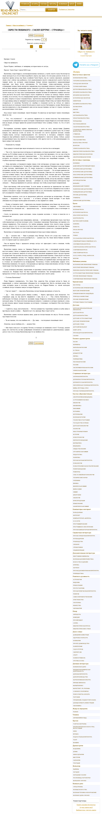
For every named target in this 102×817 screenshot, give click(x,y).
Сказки (75, 335)
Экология (76, 497)
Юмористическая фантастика (83, 151)
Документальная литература (84, 553)
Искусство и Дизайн (80, 562)
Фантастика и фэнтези (81, 75)
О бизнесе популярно (81, 691)
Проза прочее (78, 229)
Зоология (76, 428)
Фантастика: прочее (80, 142)
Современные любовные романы (85, 279)
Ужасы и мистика (79, 139)
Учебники (76, 480)
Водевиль (76, 748)
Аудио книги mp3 (86, 807)
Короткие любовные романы (83, 267)
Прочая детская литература (83, 332)
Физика (75, 483)
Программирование (80, 524)
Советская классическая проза (84, 247)
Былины (76, 769)
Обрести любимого (86, 52)
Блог (72, 4)
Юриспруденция (79, 500)
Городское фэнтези (80, 83)
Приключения (78, 282)
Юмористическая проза (81, 626)
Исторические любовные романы (85, 264)
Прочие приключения (80, 299)
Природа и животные (81, 296)
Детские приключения (81, 321)
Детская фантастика (80, 315)
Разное (75, 711)
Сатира (75, 623)
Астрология (77, 579)
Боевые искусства (80, 789)
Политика (76, 457)
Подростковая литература (82, 737)
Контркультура (78, 218)
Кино (75, 731)
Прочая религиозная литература (84, 591)
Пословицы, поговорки (81, 777)
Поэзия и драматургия (81, 339)
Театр (75, 739)
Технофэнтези (78, 137)
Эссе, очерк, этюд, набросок (83, 255)
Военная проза (78, 209)
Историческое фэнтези (81, 98)
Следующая (39, 35)
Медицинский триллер (81, 186)
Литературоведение (80, 440)
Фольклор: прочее (79, 780)
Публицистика (78, 573)
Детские (76, 305)
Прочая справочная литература (84, 535)
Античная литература (80, 376)
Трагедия (76, 763)
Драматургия (77, 353)
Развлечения (77, 646)
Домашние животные (81, 635)
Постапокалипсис (79, 124)
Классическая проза (80, 215)
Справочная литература (82, 533)
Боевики (76, 163)
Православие (78, 585)
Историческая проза (80, 212)
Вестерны (76, 285)
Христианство (78, 599)
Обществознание (79, 448)
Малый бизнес (78, 685)
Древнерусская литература (83, 382)
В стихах (76, 350)
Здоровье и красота (80, 637)
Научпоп (76, 567)
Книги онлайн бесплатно (86, 805)
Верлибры (76, 344)
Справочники (78, 547)
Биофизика (77, 405)
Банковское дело (79, 666)
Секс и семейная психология (83, 474)
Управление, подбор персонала (84, 700)
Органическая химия (80, 451)
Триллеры (76, 197)
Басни (75, 341)
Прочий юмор (78, 620)
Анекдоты (77, 614)
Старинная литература (81, 373)
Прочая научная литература (82, 460)
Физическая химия (79, 486)
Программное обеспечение (83, 527)
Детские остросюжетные (82, 318)
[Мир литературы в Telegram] (86, 68)
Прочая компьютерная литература (85, 529)
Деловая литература (80, 664)
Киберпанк (77, 101)
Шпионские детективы (81, 200)
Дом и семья (77, 632)
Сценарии (76, 760)
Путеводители (78, 538)
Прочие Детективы (80, 194)
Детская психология (80, 425)
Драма (75, 751)
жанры (34, 4)
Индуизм (76, 582)
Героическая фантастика (82, 80)
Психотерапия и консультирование (86, 466)
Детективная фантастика (82, 89)
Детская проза (78, 312)
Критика (76, 565)
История (76, 434)
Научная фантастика (80, 115)
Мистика (76, 112)
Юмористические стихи (82, 628)
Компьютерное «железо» (82, 518)
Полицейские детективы (82, 192)
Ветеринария (77, 414)
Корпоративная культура (82, 680)
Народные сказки (79, 775)
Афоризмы (77, 206)
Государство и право (81, 423)
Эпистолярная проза (80, 252)
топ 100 (43, 4)
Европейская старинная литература (86, 385)
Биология (76, 402)
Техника (76, 715)
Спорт (75, 655)
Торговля (76, 697)
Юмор (75, 611)
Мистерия (76, 757)
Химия (75, 492)
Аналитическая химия (81, 506)
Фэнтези (76, 145)
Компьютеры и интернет (82, 509)
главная (25, 4)
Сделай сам (77, 652)
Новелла (76, 224)
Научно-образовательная (82, 394)
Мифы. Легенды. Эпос (81, 388)
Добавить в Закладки (66, 9)
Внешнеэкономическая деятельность (81, 670)
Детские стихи (78, 324)
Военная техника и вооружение (84, 792)
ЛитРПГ (75, 109)
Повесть (76, 226)
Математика (77, 443)
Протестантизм (78, 588)
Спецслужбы (78, 786)
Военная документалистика (83, 559)
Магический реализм (80, 221)
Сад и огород (78, 649)
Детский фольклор (80, 327)
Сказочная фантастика (81, 126)
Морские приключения (81, 290)
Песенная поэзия (79, 362)
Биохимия (76, 408)
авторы (52, 4)
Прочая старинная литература (83, 391)
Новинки (63, 4)
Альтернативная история (82, 157)
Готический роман (80, 86)
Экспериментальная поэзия (83, 367)
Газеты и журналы (79, 724)
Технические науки (80, 477)
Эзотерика (77, 602)
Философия (77, 489)
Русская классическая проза (83, 238)
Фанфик (76, 742)
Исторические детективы (82, 171)
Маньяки (76, 183)
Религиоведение (79, 469)
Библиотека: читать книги (86, 810)
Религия (76, 594)
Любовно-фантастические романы (85, 270)
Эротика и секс (78, 660)
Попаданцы (77, 121)
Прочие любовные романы (82, 276)
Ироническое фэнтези (81, 95)
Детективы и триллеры (81, 160)
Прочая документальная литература (86, 570)
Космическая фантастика (82, 103)
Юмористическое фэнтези (82, 154)
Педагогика (77, 454)
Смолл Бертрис (86, 56)
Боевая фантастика (80, 78)
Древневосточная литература (83, 379)
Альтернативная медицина (82, 397)
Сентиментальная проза (81, 244)
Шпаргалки (77, 495)
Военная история (79, 417)
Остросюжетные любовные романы (86, 273)
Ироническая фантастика (82, 92)
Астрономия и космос (81, 400)
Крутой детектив (79, 180)
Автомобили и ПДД (80, 718)
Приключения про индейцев (83, 293)
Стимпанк (76, 134)
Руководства (78, 541)
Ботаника (76, 411)
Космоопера (77, 106)
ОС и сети (76, 521)
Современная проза (80, 249)
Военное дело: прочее (81, 795)
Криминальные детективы (82, 177)
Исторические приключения (83, 287)
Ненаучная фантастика (81, 118)
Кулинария (77, 640)
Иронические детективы (82, 169)
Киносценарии (78, 754)
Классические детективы (82, 174)
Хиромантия (77, 608)
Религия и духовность (81, 576)
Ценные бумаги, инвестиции (83, 703)
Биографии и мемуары (81, 556)
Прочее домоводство (81, 643)
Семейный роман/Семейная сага (85, 241)
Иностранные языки (80, 431)
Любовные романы (79, 261)
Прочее (75, 721)
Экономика (77, 705)
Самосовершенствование (82, 597)
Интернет (76, 515)
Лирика (75, 356)
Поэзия (75, 364)
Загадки (76, 772)
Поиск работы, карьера (81, 694)
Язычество (77, 605)
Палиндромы (77, 359)
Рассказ (76, 232)
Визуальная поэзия (80, 347)
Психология (77, 463)
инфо (79, 4)
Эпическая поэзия (79, 370)
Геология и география (81, 420)
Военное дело (78, 784)
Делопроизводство (80, 677)
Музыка (75, 734)
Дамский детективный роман (84, 166)
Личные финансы (79, 682)
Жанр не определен (80, 709)
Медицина (77, 446)
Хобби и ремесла (79, 658)
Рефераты (76, 472)
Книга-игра (77, 330)
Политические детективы (82, 189)
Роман (75, 235)
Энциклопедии (78, 550)
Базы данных (78, 512)
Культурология (78, 437)
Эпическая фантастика (81, 148)
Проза (75, 203)
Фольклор (76, 766)
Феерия (75, 258)
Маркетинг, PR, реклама (81, 688)
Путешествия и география (82, 302)
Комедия (76, 617)
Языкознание (78, 503)
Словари (76, 544)
